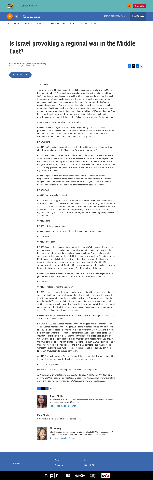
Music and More (58, 23)
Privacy (87, 460)
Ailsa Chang (41, 63)
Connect (29, 23)
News (72, 23)
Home (9, 23)
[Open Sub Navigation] (21, 23)
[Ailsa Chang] (42, 433)
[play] (10, 16)
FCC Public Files (89, 465)
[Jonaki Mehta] (42, 401)
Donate (140, 6)
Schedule (41, 23)
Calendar (84, 23)
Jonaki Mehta (21, 63)
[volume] (16, 16)
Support (95, 23)
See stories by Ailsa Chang (62, 438)
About (17, 23)
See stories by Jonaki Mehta (63, 405)
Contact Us (59, 465)
